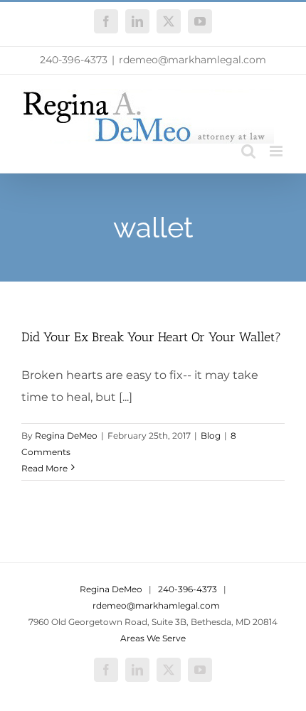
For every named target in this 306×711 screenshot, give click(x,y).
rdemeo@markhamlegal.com (192, 59)
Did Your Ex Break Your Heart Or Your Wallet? (151, 337)
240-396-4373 (73, 59)
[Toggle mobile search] (248, 151)
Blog (211, 435)
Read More (44, 468)
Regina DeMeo (66, 435)
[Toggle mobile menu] (277, 151)
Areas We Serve (153, 638)
